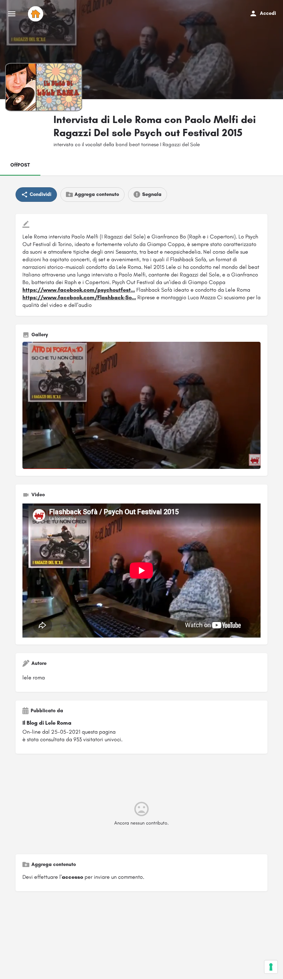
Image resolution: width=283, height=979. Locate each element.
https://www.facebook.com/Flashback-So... (79, 297)
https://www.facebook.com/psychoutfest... (78, 289)
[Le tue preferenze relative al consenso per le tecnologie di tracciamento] (270, 966)
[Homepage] (36, 13)
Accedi (268, 13)
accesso (72, 877)
